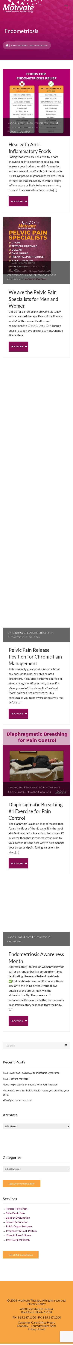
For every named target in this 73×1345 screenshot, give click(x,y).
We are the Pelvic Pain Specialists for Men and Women (33, 299)
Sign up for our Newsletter (22, 1183)
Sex (50, 633)
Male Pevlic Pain (15, 1213)
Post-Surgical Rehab (18, 1239)
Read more (17, 201)
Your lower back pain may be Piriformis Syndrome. (31, 1072)
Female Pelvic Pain (16, 1208)
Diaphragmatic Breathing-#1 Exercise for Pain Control (36, 811)
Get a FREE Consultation (21, 1254)
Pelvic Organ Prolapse (19, 1226)
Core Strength (15, 275)
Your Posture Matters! (16, 1078)
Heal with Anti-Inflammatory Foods (30, 148)
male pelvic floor (17, 271)
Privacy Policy (36, 1303)
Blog (30, 123)
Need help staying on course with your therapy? (31, 1084)
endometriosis (15, 127)
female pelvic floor (40, 271)
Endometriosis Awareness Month (36, 957)
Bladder (32, 633)
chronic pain (33, 127)
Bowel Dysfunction (17, 1221)
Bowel (42, 633)
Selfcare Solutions (46, 123)
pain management (36, 266)
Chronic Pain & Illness (18, 1235)
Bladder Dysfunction (18, 1217)
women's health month (20, 132)
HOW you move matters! (17, 1100)
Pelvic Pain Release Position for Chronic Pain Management (35, 657)
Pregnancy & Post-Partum (21, 1230)
